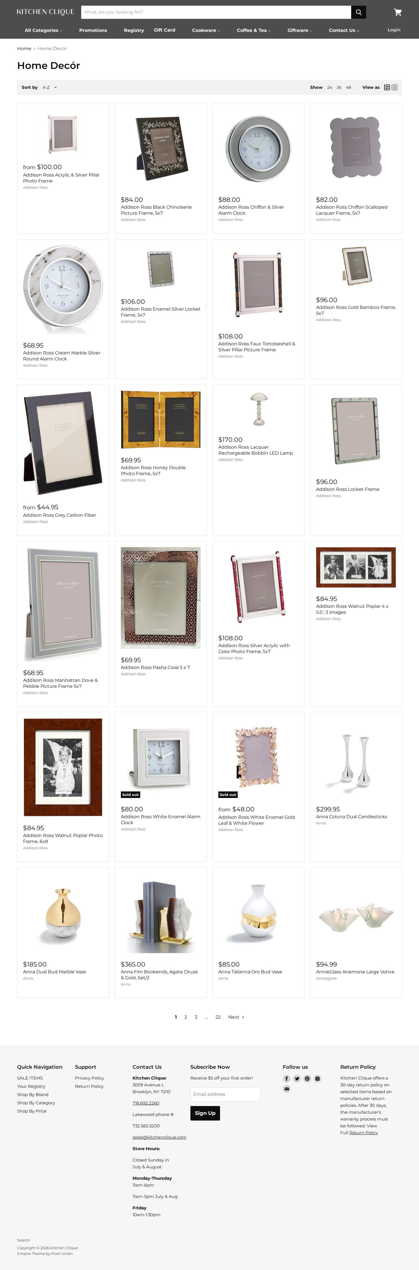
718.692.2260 (146, 1103)
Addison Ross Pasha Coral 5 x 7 (155, 667)
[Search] (358, 12)
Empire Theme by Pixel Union (45, 1253)
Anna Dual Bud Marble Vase (54, 971)
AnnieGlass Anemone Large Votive (355, 971)
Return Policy (89, 1086)
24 (329, 87)
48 (348, 87)
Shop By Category (36, 1102)
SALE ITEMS (30, 1078)
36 (339, 87)
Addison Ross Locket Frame (347, 489)
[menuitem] (40, 30)
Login (394, 29)
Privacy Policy (89, 1078)
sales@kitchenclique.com (159, 1137)
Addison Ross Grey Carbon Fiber (59, 515)
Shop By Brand (32, 1094)
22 (218, 1017)
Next (234, 1017)
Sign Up (205, 1113)
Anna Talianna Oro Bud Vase (250, 971)
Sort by (30, 87)
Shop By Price (31, 1111)
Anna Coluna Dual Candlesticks (351, 816)
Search (23, 1240)
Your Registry (31, 1086)
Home (24, 48)
